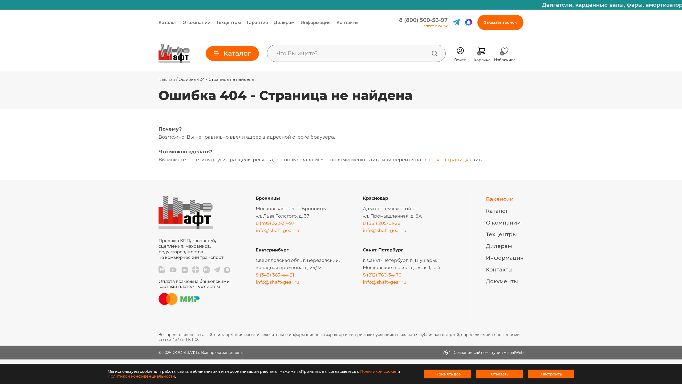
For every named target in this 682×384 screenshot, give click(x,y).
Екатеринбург (272, 250)
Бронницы (268, 198)
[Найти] (434, 53)
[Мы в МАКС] (227, 270)
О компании (196, 22)
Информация (316, 22)
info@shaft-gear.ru (277, 230)
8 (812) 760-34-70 (382, 275)
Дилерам (284, 22)
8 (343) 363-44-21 (275, 275)
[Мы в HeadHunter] (206, 270)
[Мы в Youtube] (173, 270)
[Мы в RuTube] (162, 270)
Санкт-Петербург (383, 250)
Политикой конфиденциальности (141, 376)
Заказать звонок (500, 22)
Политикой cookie (378, 371)
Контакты (347, 22)
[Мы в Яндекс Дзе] (195, 270)
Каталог (168, 22)
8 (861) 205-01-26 (381, 223)
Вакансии (500, 199)
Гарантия (257, 22)
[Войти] (460, 50)
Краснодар (375, 198)
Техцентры (228, 22)
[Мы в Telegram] (217, 270)
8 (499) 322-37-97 (275, 223)
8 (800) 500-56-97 (423, 20)
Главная (167, 79)
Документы (502, 281)
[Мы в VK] (184, 270)
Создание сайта (469, 352)
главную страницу (445, 160)
